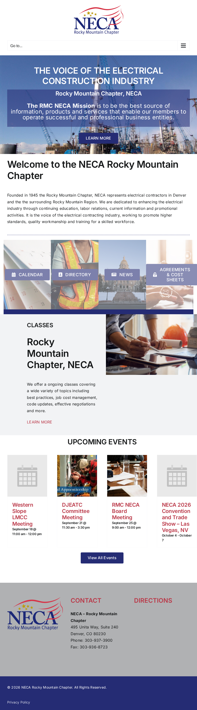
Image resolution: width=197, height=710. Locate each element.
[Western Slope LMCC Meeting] (27, 476)
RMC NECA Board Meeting (125, 511)
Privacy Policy (18, 702)
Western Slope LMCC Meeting (22, 514)
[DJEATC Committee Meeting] (77, 476)
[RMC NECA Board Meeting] (127, 476)
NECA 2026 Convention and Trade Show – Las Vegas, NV (176, 517)
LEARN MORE (39, 422)
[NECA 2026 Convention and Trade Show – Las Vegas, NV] (177, 476)
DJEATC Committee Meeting (75, 511)
